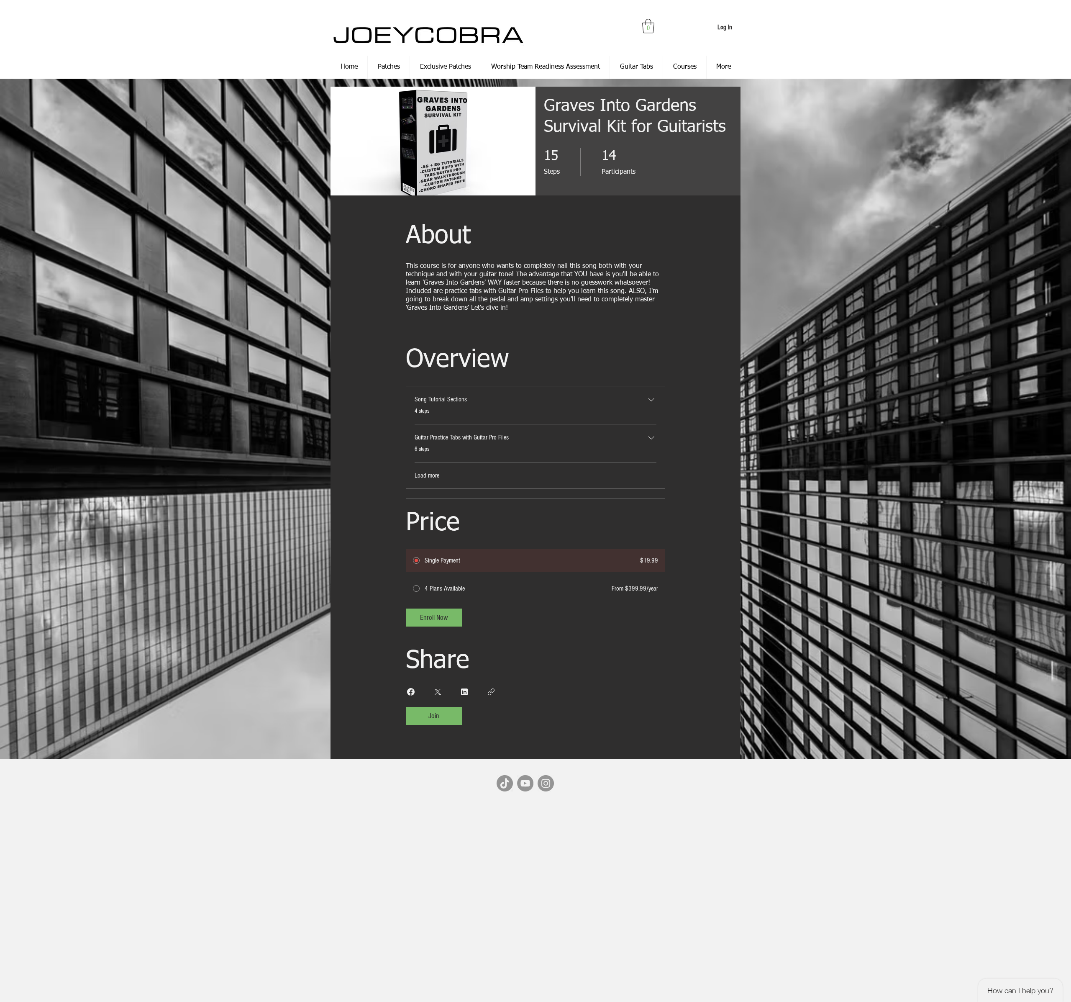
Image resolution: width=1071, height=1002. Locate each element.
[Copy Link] (491, 692)
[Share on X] (438, 692)
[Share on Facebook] (411, 692)
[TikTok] (505, 783)
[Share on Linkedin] (464, 692)
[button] (648, 26)
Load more (427, 475)
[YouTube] (525, 783)
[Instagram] (546, 783)
